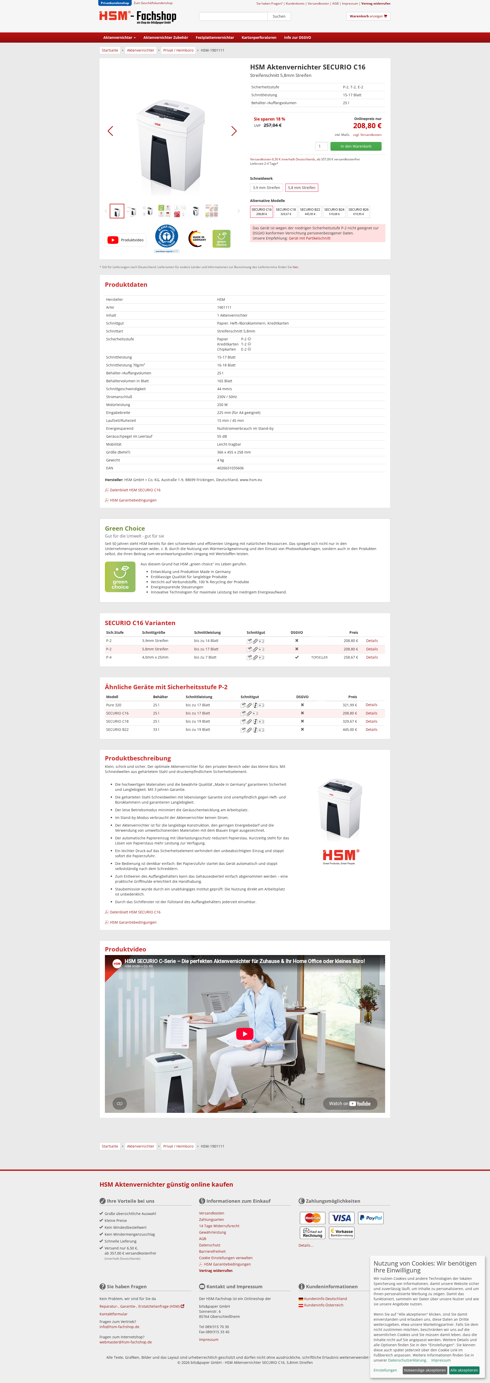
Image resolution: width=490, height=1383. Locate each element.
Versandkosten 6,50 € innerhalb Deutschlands (282, 159)
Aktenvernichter (140, 50)
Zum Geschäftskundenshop (153, 3)
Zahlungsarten (211, 1219)
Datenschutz (209, 1245)
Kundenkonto (295, 3)
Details (372, 640)
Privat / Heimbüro (178, 50)
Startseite (110, 50)
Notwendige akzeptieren (425, 1370)
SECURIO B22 (310, 211)
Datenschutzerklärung (407, 1360)
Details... (306, 1245)
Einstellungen (385, 1370)
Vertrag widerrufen (375, 3)
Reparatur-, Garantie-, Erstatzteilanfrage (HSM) (140, 1306)
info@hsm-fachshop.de (119, 1326)
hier (295, 267)
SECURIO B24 (334, 211)
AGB (335, 3)
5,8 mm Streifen (301, 187)
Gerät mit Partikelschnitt (309, 238)
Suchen (279, 16)
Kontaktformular (114, 1314)
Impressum (350, 3)
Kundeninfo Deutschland (325, 1298)
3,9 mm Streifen (266, 187)
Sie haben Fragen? (269, 3)
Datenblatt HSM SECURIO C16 (135, 489)
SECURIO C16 (262, 211)
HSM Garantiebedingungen (133, 500)
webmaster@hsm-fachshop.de (126, 1342)
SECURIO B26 (359, 211)
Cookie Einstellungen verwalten (226, 1257)
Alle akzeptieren (464, 1370)
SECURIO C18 (286, 211)
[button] (110, 131)
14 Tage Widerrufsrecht (219, 1225)
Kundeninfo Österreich (324, 1305)
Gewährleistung (212, 1232)
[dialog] (427, 1317)
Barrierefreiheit (212, 1251)
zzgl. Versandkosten (367, 135)
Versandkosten (318, 3)
